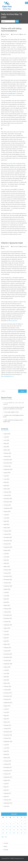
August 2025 (7, 472)
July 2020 (6, 670)
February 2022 (7, 608)
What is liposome (13, 320)
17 (25, 826)
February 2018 (7, 761)
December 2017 (8, 767)
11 (3, 826)
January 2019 (7, 728)
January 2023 (7, 573)
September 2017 (8, 777)
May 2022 (6, 599)
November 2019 (8, 696)
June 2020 (6, 673)
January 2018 (7, 764)
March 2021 (7, 644)
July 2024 (6, 514)
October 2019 (7, 699)
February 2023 (7, 570)
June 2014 (6, 806)
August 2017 (7, 780)
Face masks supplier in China (11, 412)
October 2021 (7, 621)
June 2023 (6, 557)
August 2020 (7, 667)
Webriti (22, 858)
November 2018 (8, 735)
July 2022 (6, 592)
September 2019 (8, 702)
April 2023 (6, 563)
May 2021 (6, 638)
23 (21, 829)
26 (6, 833)
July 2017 (6, 783)
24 (25, 829)
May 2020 (6, 676)
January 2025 (7, 495)
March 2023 (7, 566)
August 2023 (7, 550)
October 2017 (7, 774)
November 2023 (8, 540)
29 (17, 833)
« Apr (2, 837)
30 (21, 833)
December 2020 (8, 654)
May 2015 (6, 796)
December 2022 (8, 576)
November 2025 (8, 463)
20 (10, 829)
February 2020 (7, 686)
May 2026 (6, 443)
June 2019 (6, 712)
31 (25, 833)
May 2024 (6, 521)
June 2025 (6, 479)
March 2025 (7, 489)
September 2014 (8, 803)
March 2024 (7, 527)
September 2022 (8, 586)
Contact (6, 843)
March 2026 (7, 450)
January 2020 (7, 689)
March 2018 (7, 757)
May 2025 (6, 482)
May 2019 (6, 715)
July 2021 (6, 631)
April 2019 (6, 719)
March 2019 (7, 722)
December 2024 (8, 498)
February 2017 (7, 793)
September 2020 (8, 663)
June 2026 (6, 440)
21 (14, 829)
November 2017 (8, 770)
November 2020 (8, 657)
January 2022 (7, 612)
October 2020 (7, 660)
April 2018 (6, 754)
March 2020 (7, 683)
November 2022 (8, 579)
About (5, 846)
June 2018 (6, 748)
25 (3, 833)
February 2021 (7, 647)
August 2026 (7, 433)
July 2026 (6, 437)
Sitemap (6, 849)
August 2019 (7, 706)
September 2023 (8, 547)
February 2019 (7, 725)
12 (6, 826)
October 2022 (7, 582)
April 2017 (6, 790)
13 (10, 826)
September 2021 (8, 625)
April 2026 (6, 446)
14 (14, 826)
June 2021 (6, 634)
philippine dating (11, 95)
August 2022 (7, 589)
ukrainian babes (12, 163)
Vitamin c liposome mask (12, 243)
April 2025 (6, 485)
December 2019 (8, 693)
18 (3, 829)
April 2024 (6, 524)
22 (17, 829)
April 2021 (6, 641)
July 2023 (6, 553)
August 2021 (7, 628)
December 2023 (8, 537)
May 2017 (6, 787)
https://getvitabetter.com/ (7, 376)
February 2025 (7, 492)
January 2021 (7, 650)
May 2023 (6, 560)
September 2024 (8, 508)
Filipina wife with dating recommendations (11, 29)
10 (25, 823)
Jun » (6, 837)
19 (6, 829)
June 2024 (6, 518)
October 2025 (7, 466)
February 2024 (7, 531)
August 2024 (7, 511)
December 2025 (8, 459)
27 (10, 833)
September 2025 (8, 469)
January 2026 (7, 456)
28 (14, 833)
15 (17, 826)
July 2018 (6, 744)
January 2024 (7, 534)
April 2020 (6, 680)
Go (17, 21)
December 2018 (8, 731)
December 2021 (8, 615)
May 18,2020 (6, 34)
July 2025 (6, 476)
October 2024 (7, 505)
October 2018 (7, 738)
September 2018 (8, 741)
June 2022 (6, 595)
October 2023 (7, 544)
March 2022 (7, 605)
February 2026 (7, 453)
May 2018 (6, 751)
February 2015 (7, 800)
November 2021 (8, 618)
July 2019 (6, 709)
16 (21, 826)
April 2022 (6, 602)
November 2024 (8, 501)
